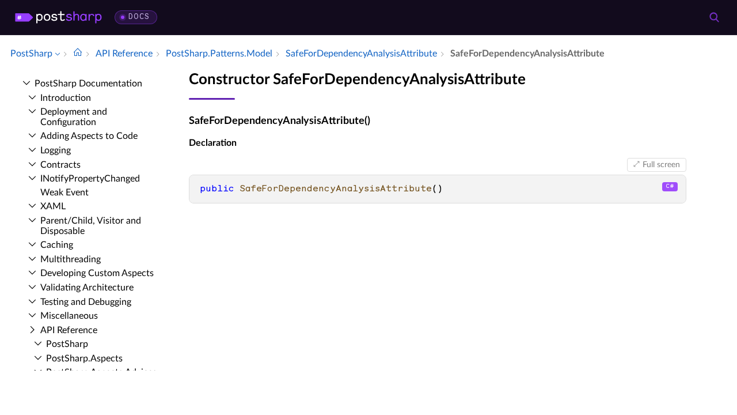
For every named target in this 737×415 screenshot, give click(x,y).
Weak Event (64, 192)
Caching (56, 245)
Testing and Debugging (85, 302)
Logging (55, 150)
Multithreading (70, 259)
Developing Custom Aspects (97, 273)
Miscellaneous (69, 315)
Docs (139, 17)
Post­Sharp (67, 344)
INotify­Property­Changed (90, 178)
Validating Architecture (87, 287)
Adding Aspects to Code (89, 136)
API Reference (68, 330)
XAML (53, 206)
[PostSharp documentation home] (77, 53)
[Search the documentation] (713, 17)
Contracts (60, 164)
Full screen (661, 165)
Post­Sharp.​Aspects (84, 358)
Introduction (65, 98)
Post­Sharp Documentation (88, 83)
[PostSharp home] (58, 17)
